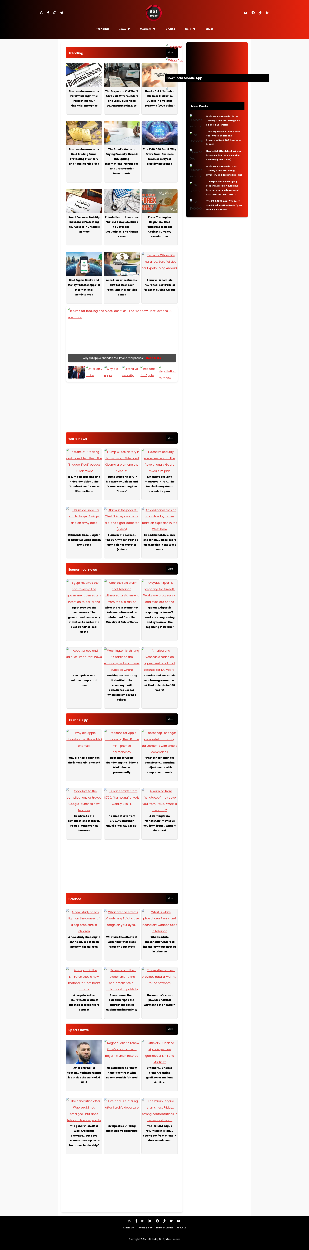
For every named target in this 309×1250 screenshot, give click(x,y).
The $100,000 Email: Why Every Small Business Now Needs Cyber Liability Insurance (159, 156)
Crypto (170, 29)
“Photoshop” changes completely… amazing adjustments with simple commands (160, 765)
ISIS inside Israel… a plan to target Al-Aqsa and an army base (84, 539)
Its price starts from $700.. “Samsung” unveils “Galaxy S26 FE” (121, 820)
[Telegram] (253, 12)
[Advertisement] (122, 408)
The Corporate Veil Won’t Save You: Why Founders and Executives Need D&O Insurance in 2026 (121, 98)
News (122, 29)
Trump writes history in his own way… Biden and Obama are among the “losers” (122, 484)
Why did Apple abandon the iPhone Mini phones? (84, 760)
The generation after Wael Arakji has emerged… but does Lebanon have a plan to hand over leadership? (84, 1135)
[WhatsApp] (41, 12)
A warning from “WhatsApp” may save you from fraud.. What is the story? (159, 823)
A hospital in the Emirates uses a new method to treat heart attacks (84, 1002)
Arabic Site (129, 1227)
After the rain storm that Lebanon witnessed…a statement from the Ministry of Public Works (121, 615)
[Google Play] (267, 12)
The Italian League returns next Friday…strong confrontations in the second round (159, 1133)
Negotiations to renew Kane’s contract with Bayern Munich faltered (122, 1072)
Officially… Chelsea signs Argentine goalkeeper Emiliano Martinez (159, 1075)
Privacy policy (145, 1227)
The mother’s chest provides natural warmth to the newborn (159, 1000)
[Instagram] (54, 12)
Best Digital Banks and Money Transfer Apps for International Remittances (84, 287)
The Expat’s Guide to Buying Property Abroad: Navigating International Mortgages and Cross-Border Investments (121, 161)
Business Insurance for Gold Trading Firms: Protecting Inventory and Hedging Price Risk (84, 156)
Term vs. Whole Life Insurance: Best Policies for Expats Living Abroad (160, 284)
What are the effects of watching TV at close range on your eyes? (121, 941)
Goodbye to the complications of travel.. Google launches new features (84, 823)
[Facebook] (48, 12)
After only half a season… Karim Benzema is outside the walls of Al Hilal (84, 1075)
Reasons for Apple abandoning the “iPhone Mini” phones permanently (121, 765)
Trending (102, 29)
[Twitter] (61, 12)
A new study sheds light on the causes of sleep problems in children (84, 941)
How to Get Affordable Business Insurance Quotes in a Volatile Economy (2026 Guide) (160, 98)
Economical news (82, 569)
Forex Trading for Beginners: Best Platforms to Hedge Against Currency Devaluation (160, 226)
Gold (188, 29)
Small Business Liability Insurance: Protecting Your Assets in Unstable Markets (84, 224)
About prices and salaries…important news (84, 680)
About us (181, 1227)
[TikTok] (260, 12)
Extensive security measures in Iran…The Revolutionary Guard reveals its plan (159, 484)
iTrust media (173, 1239)
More (170, 52)
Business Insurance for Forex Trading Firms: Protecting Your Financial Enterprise (84, 98)
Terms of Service (164, 1227)
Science (74, 899)
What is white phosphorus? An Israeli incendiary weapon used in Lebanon (159, 944)
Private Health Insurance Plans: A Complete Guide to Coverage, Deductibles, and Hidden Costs (122, 226)
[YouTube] (246, 12)
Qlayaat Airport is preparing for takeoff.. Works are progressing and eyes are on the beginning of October (160, 617)
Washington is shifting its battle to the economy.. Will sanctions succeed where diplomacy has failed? (122, 687)
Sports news (78, 1030)
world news (77, 438)
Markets (145, 29)
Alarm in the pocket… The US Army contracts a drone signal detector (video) (121, 542)
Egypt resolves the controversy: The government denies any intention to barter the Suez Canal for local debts (84, 619)
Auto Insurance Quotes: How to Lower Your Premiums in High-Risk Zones (122, 287)
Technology (78, 719)
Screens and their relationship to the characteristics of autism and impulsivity (121, 1002)
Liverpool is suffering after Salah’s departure (122, 1128)
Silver (209, 29)
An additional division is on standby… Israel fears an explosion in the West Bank (159, 542)
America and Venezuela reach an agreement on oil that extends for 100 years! (160, 683)
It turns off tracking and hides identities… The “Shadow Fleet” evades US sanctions (84, 484)
